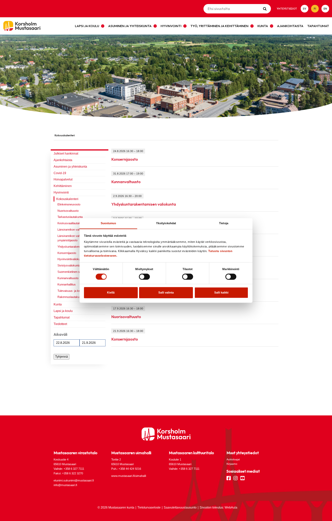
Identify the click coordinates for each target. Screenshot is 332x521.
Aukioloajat (233, 459)
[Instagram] (235, 478)
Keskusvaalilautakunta (71, 223)
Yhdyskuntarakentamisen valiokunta (143, 204)
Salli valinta (166, 292)
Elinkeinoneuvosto (68, 204)
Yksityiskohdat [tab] (166, 223)
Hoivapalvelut (63, 179)
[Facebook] (229, 478)
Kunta (262, 26)
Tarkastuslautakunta (70, 216)
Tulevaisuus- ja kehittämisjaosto (77, 290)
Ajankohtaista (290, 26)
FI (315, 8)
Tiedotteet (60, 324)
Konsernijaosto (66, 253)
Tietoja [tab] (223, 223)
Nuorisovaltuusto (68, 210)
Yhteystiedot (287, 8)
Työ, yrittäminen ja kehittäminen (219, 26)
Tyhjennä (61, 356)
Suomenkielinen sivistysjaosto (76, 271)
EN (325, 8)
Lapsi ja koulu (87, 26)
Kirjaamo (232, 463)
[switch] (144, 277)
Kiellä (111, 292)
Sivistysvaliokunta (68, 265)
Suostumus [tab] (108, 223)
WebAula (231, 507)
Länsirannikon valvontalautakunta (78, 229)
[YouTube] (242, 478)
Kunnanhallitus (66, 284)
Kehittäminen (63, 186)
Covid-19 (60, 173)
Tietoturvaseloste (149, 507)
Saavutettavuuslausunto (180, 507)
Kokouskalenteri (67, 199)
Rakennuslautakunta (70, 297)
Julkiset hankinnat (66, 153)
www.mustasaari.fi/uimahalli (128, 475)
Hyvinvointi (171, 26)
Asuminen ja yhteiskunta (130, 26)
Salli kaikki (221, 292)
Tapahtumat (318, 26)
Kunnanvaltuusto (67, 278)
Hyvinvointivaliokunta (70, 259)
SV (304, 8)
